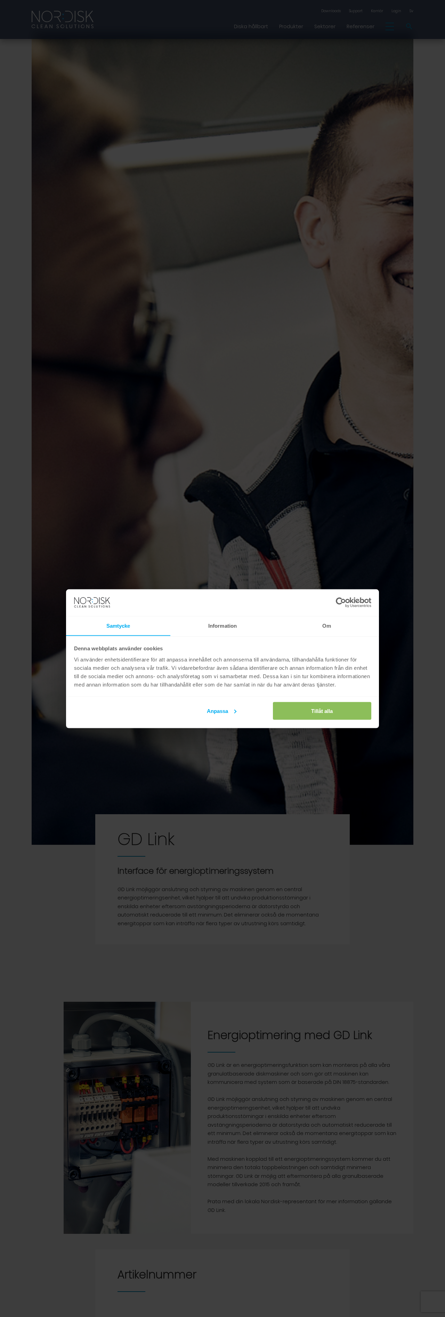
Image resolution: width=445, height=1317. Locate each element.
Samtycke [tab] (118, 625)
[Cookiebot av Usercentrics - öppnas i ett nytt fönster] (340, 602)
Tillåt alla (322, 711)
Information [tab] (222, 625)
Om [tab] (326, 625)
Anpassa (217, 711)
